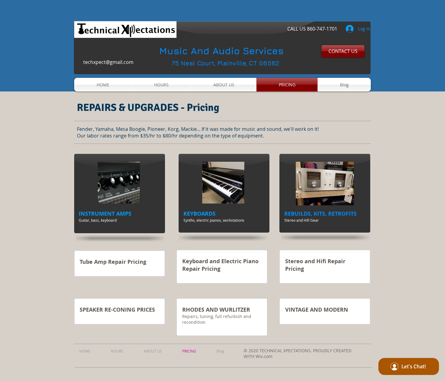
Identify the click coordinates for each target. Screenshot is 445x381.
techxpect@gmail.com (108, 62)
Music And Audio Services (221, 50)
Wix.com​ (263, 356)
